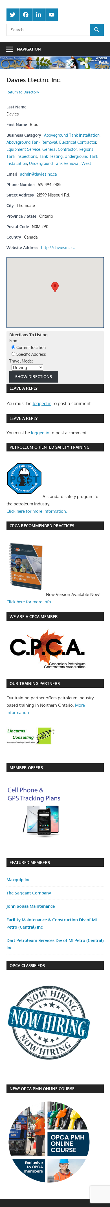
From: (14, 340)
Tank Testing (51, 156)
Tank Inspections (21, 156)
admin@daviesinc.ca (38, 173)
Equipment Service (23, 149)
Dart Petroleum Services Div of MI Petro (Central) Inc (55, 944)
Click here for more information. (36, 511)
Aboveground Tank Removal (31, 142)
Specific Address (30, 354)
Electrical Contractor (77, 142)
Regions (86, 149)
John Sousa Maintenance (30, 906)
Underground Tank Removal (54, 163)
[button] (55, 287)
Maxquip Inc (18, 879)
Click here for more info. (29, 601)
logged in (42, 403)
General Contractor (59, 149)
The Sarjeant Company (28, 893)
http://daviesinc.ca (58, 247)
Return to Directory (22, 92)
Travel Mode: (21, 361)
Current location (30, 347)
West (86, 163)
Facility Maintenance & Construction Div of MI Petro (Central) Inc (51, 923)
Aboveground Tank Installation (72, 134)
